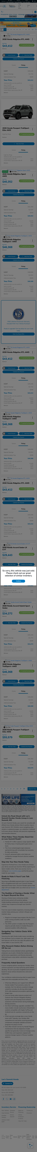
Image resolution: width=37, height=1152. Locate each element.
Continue (18, 581)
